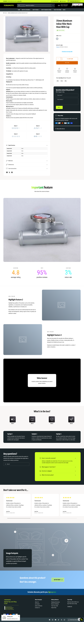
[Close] (18, 616)
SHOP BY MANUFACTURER (46, 9)
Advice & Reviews (38, 605)
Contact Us (37, 607)
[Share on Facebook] (7, 172)
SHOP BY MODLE (36, 9)
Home (6, 12)
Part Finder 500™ (56, 1)
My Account (64, 1)
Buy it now (67, 62)
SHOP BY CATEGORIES (26, 9)
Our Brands (37, 604)
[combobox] (40, 5)
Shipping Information (55, 602)
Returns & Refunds (55, 604)
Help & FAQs (53, 607)
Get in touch (57, 579)
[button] (26, 9)
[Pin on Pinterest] (12, 172)
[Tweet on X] (9, 172)
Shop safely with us (61, 128)
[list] (42, 273)
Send (59, 107)
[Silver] (57, 39)
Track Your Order (54, 605)
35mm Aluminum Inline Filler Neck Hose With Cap (18, 12)
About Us (37, 602)
